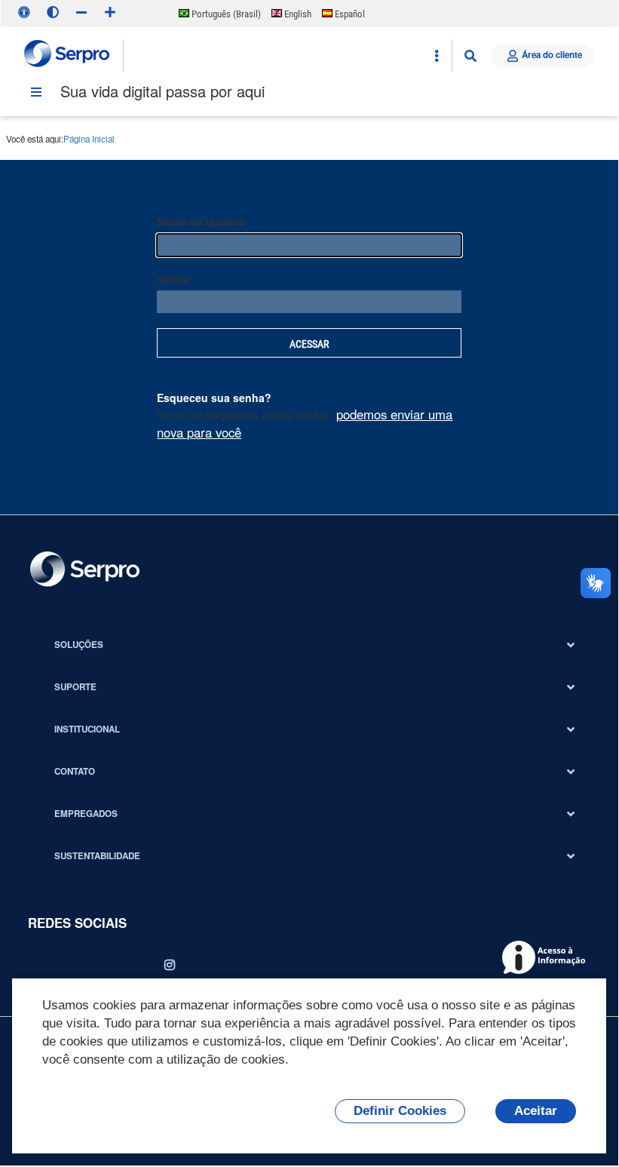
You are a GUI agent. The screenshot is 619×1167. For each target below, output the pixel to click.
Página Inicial (89, 139)
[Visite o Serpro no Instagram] (170, 965)
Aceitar (535, 1111)
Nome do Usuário (201, 221)
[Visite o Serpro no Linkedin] (127, 965)
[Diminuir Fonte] (81, 12)
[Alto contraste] (53, 12)
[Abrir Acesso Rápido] (436, 56)
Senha (173, 279)
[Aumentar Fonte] (110, 12)
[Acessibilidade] (24, 12)
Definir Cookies (400, 1111)
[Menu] (36, 92)
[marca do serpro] (67, 55)
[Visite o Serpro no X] (85, 965)
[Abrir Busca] (470, 56)
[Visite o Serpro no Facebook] (43, 965)
